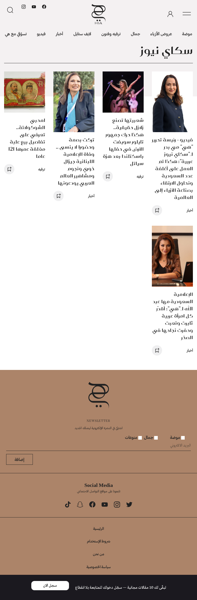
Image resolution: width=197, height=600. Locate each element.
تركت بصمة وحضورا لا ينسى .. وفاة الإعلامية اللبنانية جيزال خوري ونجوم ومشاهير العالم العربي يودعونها (75, 161)
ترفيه (140, 176)
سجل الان (50, 585)
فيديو (41, 33)
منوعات (131, 437)
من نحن (98, 554)
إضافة (19, 459)
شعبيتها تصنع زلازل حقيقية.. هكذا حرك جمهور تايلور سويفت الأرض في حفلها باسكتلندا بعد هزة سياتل (123, 142)
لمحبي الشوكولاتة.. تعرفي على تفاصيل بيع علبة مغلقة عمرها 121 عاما (26, 138)
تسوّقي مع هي (16, 33)
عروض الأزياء (161, 33)
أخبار (59, 33)
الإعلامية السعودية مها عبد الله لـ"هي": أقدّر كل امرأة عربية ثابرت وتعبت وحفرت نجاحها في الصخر (172, 316)
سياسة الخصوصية (98, 567)
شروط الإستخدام (98, 541)
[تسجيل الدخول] (170, 14)
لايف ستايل (82, 33)
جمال (135, 33)
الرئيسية (98, 528)
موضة (187, 33)
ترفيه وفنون (111, 33)
